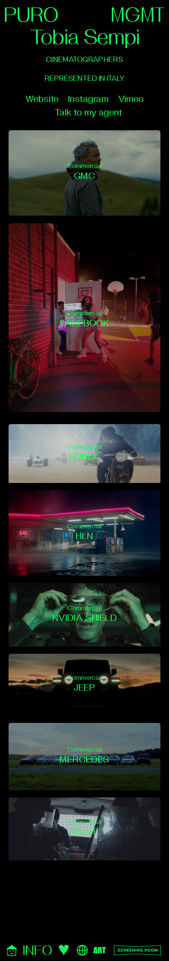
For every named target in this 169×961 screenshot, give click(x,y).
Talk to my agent (88, 112)
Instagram (88, 99)
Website (42, 99)
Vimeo (131, 99)
